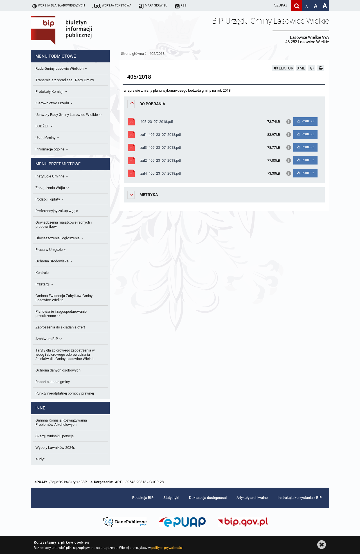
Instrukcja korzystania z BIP (300, 498)
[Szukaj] (296, 5)
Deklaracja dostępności (208, 498)
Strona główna (132, 53)
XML (301, 68)
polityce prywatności (166, 548)
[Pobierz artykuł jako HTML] (311, 68)
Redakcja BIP (143, 498)
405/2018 (157, 53)
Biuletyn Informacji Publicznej (77, 30)
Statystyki (171, 498)
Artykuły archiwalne (252, 498)
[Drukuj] (320, 68)
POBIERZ (307, 121)
